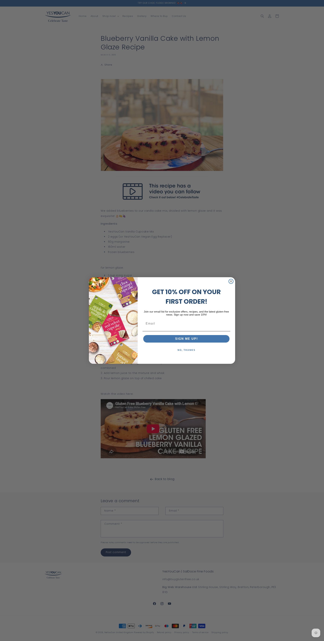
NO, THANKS (186, 350)
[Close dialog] (231, 281)
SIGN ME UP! (186, 338)
